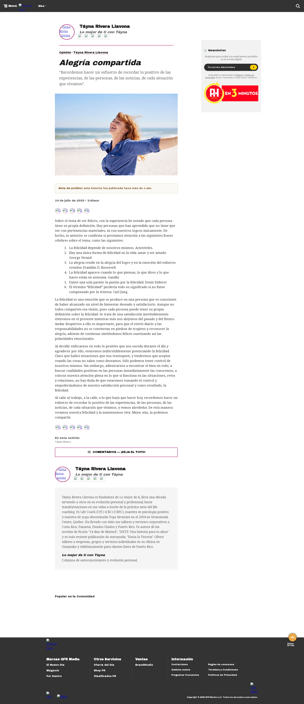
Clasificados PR (105, 676)
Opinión (65, 52)
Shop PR (99, 670)
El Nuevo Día (55, 665)
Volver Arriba (290, 644)
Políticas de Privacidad (222, 675)
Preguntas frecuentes (185, 675)
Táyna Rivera (63, 442)
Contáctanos (179, 664)
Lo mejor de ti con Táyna (103, 32)
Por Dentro (54, 676)
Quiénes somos (180, 670)
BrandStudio (144, 665)
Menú (12, 6)
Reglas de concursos (221, 664)
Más (41, 6)
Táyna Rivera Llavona (105, 26)
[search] (298, 6)
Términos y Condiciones (223, 670)
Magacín (52, 670)
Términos (239, 75)
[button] (65, 210)
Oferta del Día (104, 665)
